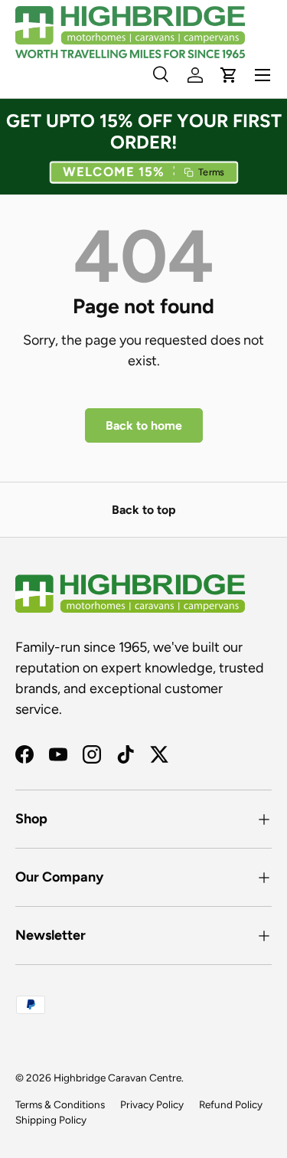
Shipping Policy (50, 1120)
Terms (210, 172)
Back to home (144, 425)
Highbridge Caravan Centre (117, 1077)
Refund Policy (231, 1104)
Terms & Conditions (60, 1104)
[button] (144, 173)
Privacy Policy (152, 1104)
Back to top (144, 509)
